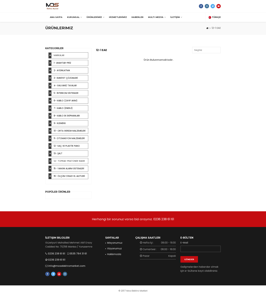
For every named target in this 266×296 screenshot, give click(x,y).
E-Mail (184, 242)
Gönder (189, 259)
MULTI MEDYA (155, 17)
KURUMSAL (73, 17)
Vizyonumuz (114, 248)
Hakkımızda (114, 254)
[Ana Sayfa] (207, 28)
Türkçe (216, 17)
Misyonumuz (114, 242)
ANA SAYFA (56, 17)
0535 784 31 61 (78, 253)
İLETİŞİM (175, 17)
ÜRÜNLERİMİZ (94, 17)
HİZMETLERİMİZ (118, 17)
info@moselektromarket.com (66, 266)
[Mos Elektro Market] (52, 6)
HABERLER (137, 17)
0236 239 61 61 (56, 260)
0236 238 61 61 (163, 219)
